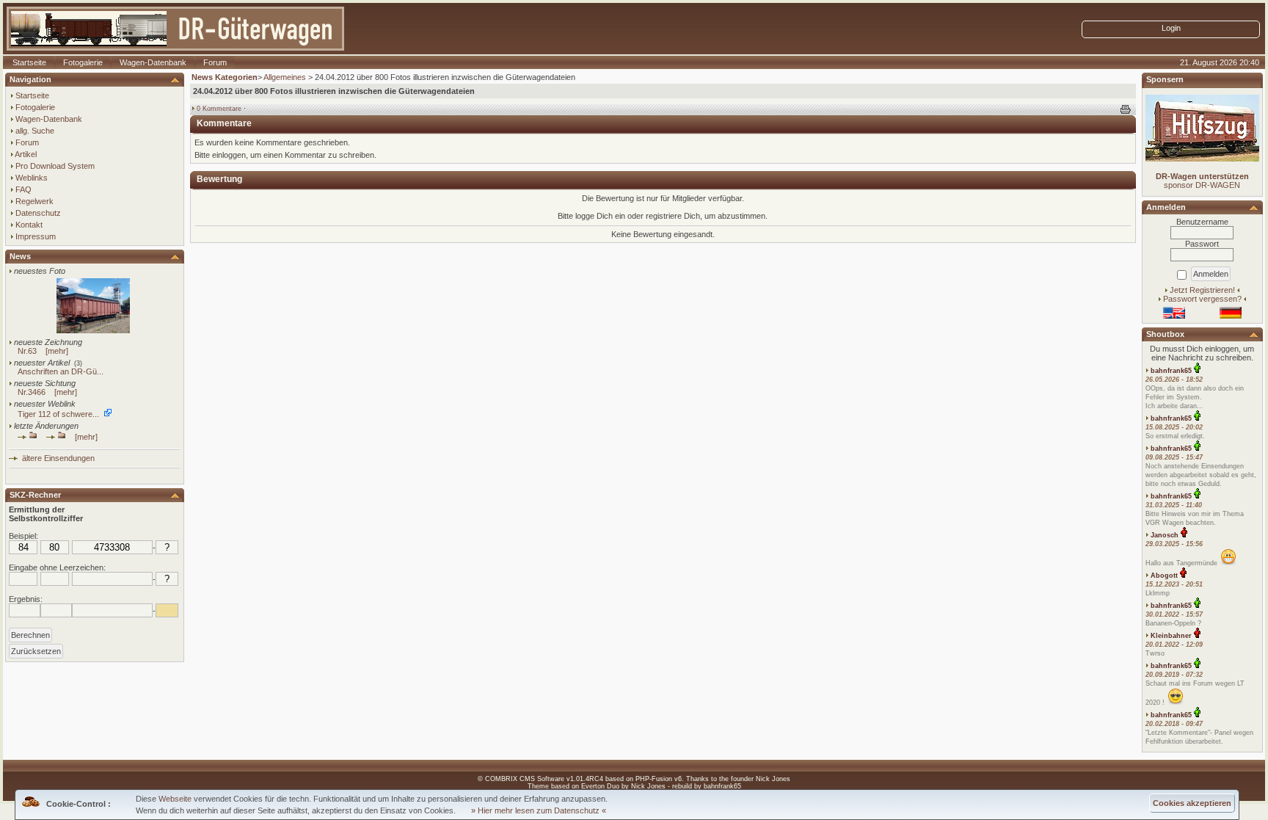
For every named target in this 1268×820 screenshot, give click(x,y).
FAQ (23, 189)
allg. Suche (34, 130)
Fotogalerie (83, 62)
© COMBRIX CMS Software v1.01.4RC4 (540, 779)
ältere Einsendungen (56, 458)
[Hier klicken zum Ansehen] (93, 330)
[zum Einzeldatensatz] (56, 436)
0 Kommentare (219, 108)
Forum (215, 62)
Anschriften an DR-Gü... (60, 371)
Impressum (35, 236)
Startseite (29, 62)
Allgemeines (284, 77)
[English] (1174, 315)
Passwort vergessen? (1202, 298)
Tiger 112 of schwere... (58, 414)
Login (1171, 27)
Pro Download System (55, 166)
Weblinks (31, 177)
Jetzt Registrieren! (1202, 290)
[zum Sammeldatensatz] (27, 436)
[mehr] (56, 350)
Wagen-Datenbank (153, 62)
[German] (1231, 315)
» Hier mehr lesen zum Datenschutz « (538, 810)
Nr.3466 (31, 392)
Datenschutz (38, 212)
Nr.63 (27, 350)
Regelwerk (34, 201)
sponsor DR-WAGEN (1202, 180)
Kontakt (29, 224)
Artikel (26, 154)
